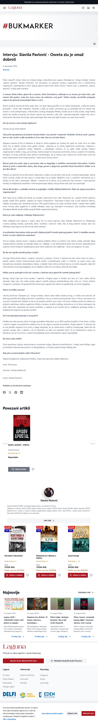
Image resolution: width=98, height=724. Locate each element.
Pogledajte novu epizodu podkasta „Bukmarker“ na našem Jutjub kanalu (49, 2)
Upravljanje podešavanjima (52, 713)
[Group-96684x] (47, 695)
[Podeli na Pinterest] (15, 392)
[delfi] (9, 695)
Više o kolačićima (9, 719)
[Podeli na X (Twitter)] (10, 392)
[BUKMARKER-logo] (28, 26)
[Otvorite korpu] (88, 7)
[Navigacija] (49, 43)
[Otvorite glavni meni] (4, 8)
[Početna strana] (16, 7)
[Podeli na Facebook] (4, 392)
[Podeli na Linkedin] (21, 392)
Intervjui (6, 70)
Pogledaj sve (84, 592)
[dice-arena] (27, 695)
